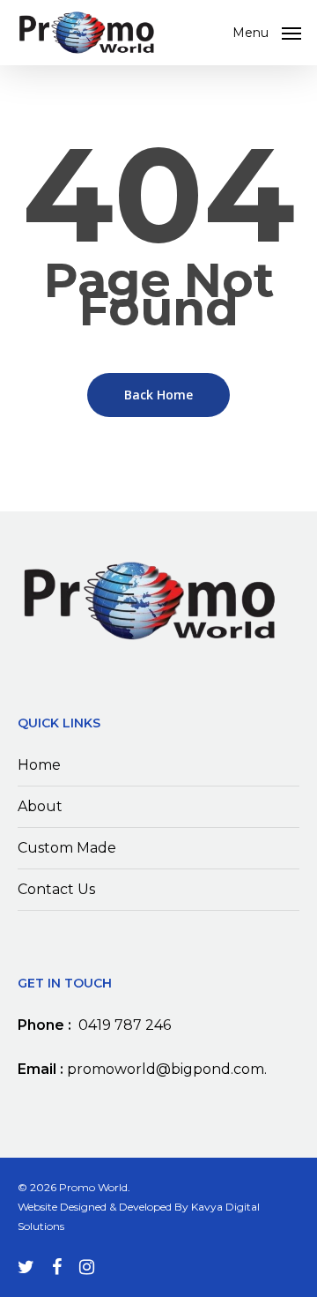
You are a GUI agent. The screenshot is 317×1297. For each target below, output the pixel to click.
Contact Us (56, 889)
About (40, 806)
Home (39, 765)
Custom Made (67, 847)
